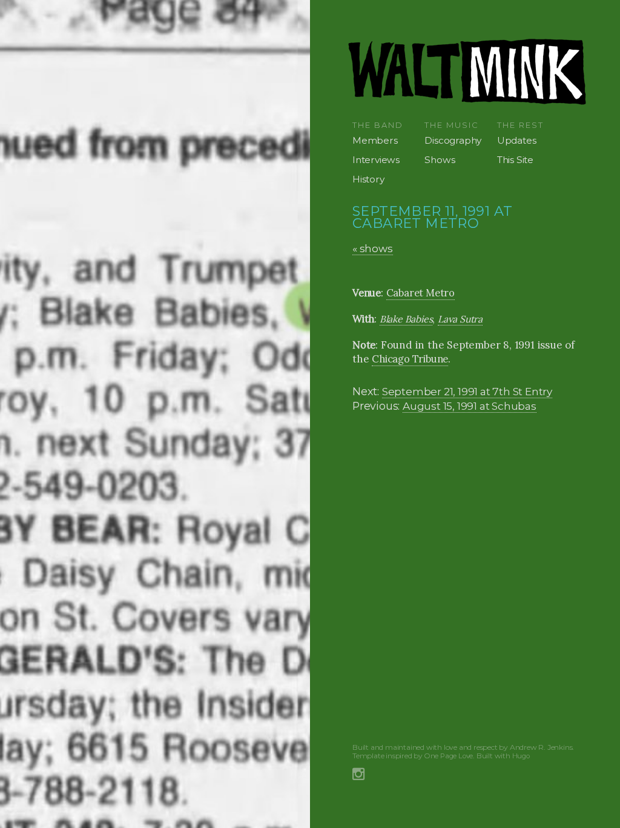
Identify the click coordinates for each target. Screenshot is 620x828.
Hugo (521, 756)
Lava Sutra (460, 319)
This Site (515, 159)
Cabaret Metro (420, 292)
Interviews (376, 159)
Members (375, 140)
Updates (516, 140)
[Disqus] (468, 576)
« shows (372, 248)
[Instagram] (358, 773)
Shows (439, 159)
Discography (452, 140)
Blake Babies (406, 319)
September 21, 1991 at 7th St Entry (467, 391)
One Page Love (448, 756)
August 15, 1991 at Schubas (469, 405)
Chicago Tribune (410, 359)
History (368, 179)
